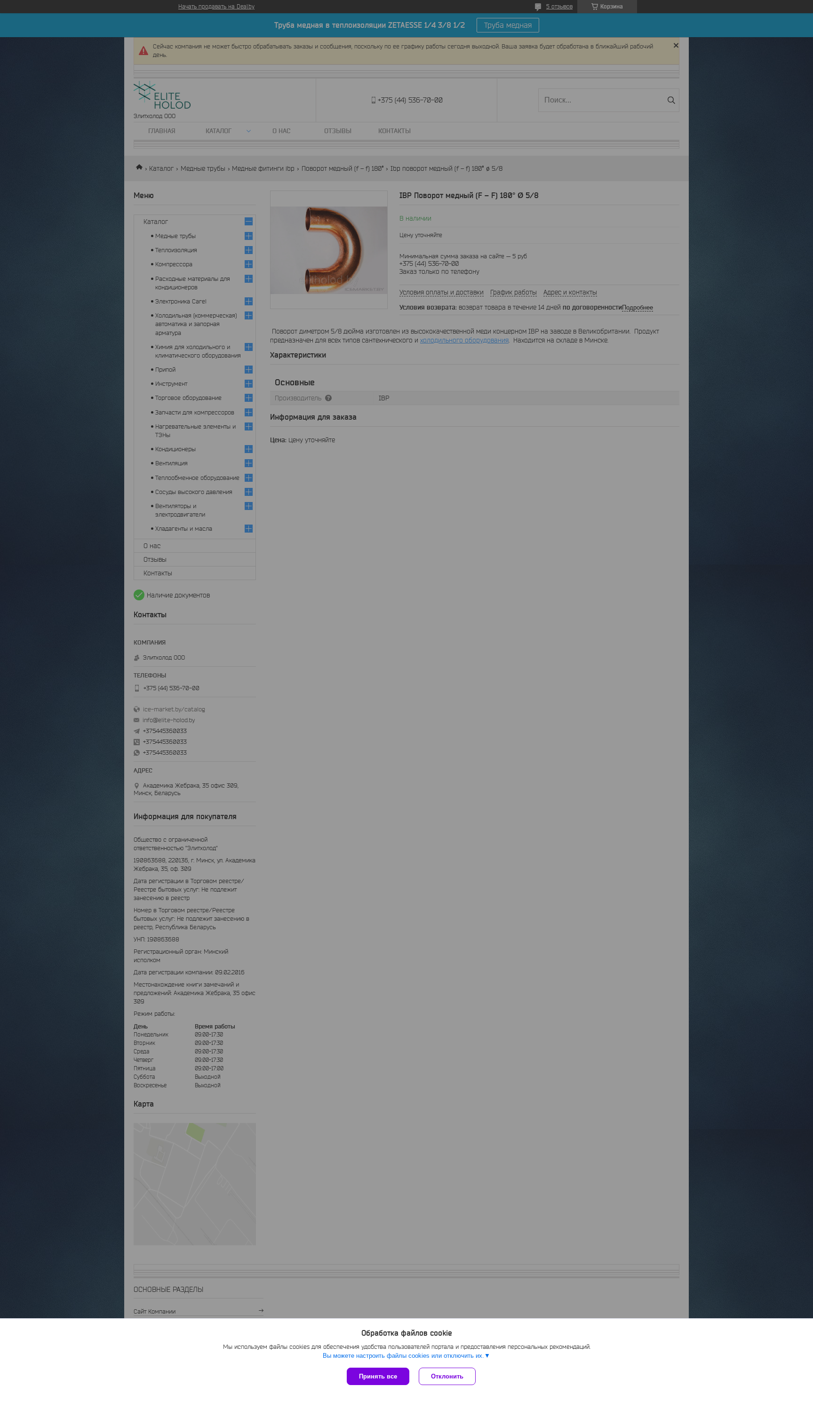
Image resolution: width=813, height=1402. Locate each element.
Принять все (378, 1376)
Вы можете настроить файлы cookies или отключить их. (403, 1355)
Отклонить (447, 1376)
